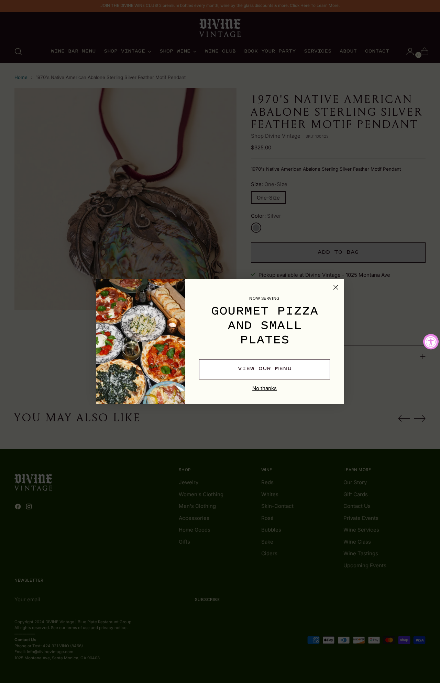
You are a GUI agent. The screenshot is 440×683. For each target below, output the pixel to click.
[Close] (335, 287)
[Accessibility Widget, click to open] (431, 341)
